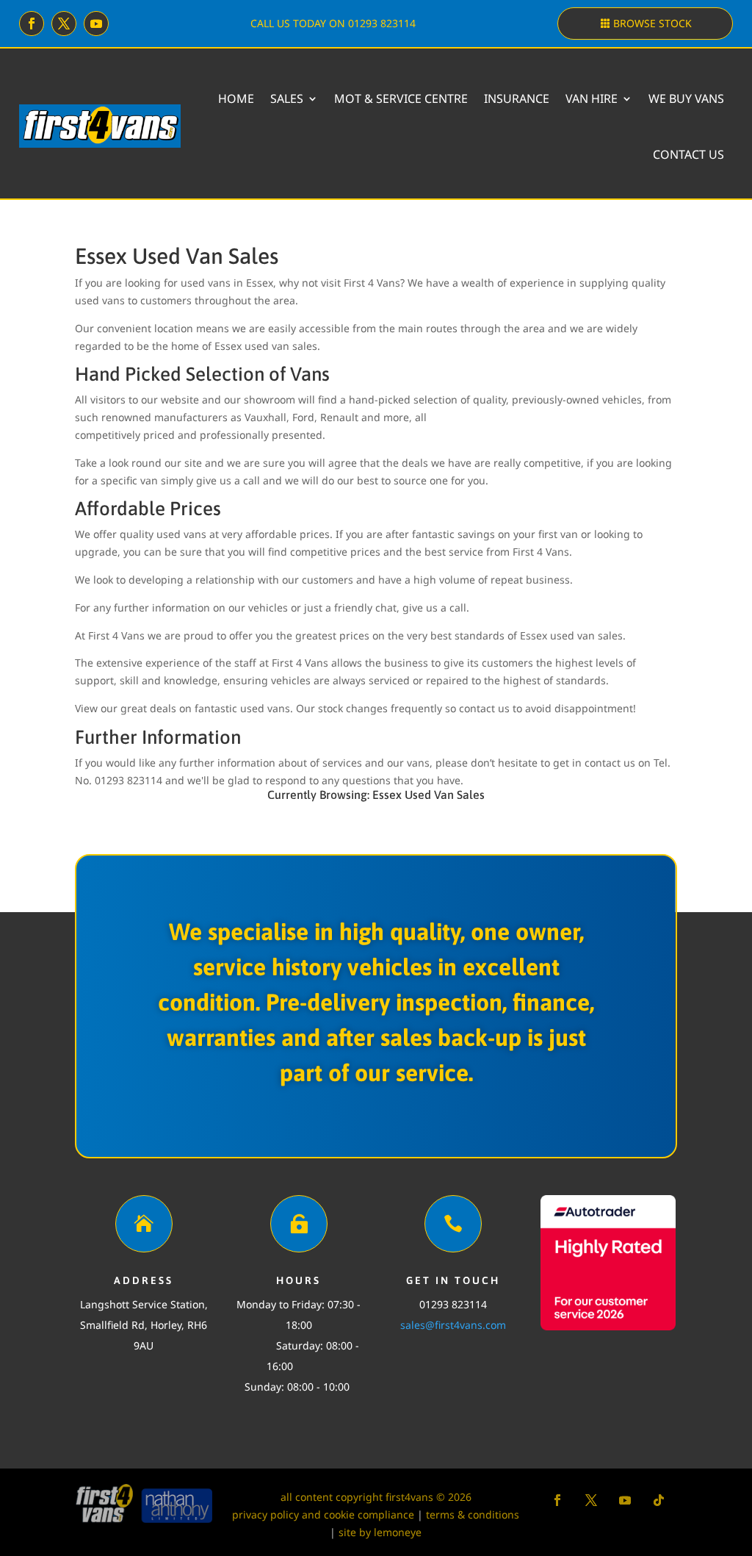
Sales (286, 98)
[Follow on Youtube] (96, 23)
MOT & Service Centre (401, 98)
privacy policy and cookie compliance (323, 1514)
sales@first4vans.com (453, 1325)
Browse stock (652, 23)
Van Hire (591, 98)
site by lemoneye (380, 1532)
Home (236, 98)
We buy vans (686, 98)
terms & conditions (472, 1514)
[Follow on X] (63, 23)
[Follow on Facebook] (31, 23)
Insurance (516, 98)
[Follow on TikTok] (658, 1500)
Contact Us (688, 154)
